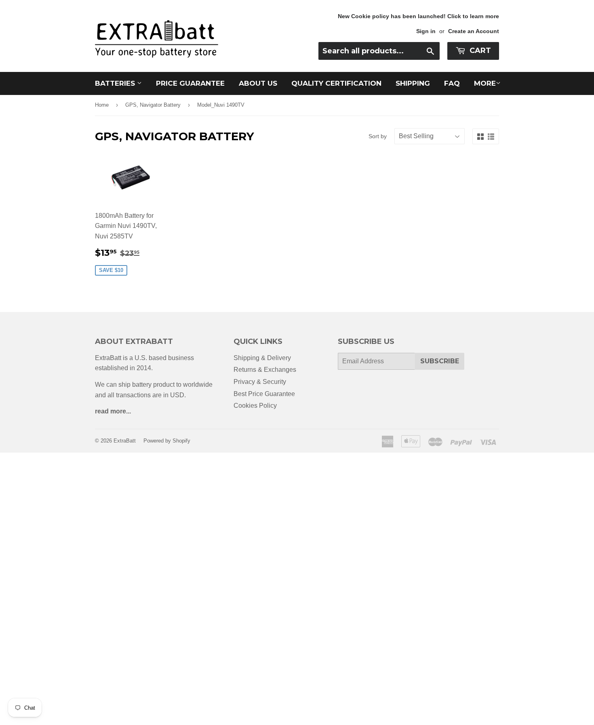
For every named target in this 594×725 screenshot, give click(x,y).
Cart (479, 50)
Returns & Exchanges (265, 369)
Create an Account (473, 31)
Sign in (426, 31)
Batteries (116, 83)
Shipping (413, 83)
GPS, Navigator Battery (153, 105)
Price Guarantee (190, 83)
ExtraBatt (125, 441)
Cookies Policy (255, 405)
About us (258, 83)
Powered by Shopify (166, 441)
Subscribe (439, 361)
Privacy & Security (260, 381)
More (485, 83)
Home (102, 105)
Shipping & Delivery (262, 357)
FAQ (452, 83)
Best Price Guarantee (264, 393)
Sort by (378, 136)
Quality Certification (336, 83)
